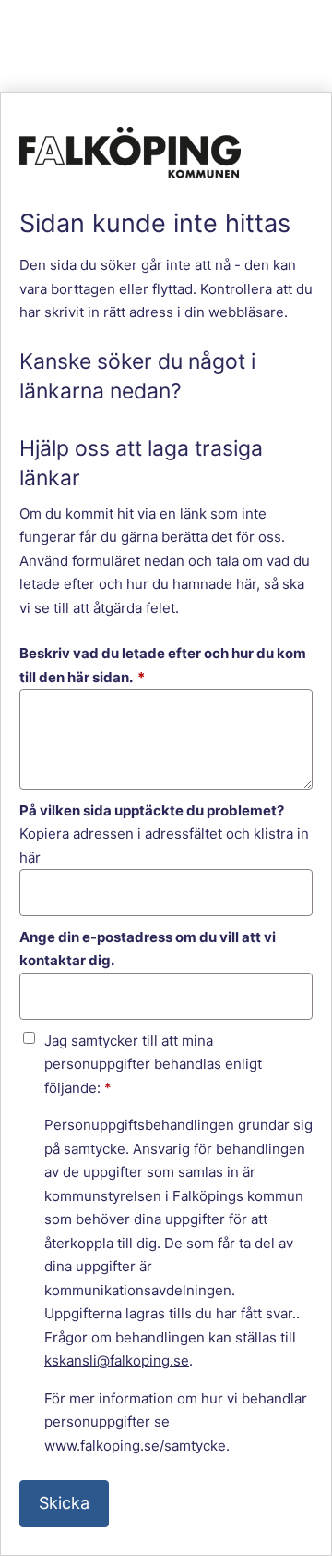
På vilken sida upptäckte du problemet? (151, 810)
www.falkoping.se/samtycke (135, 1445)
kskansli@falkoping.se (116, 1360)
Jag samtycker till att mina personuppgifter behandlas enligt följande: (153, 1064)
